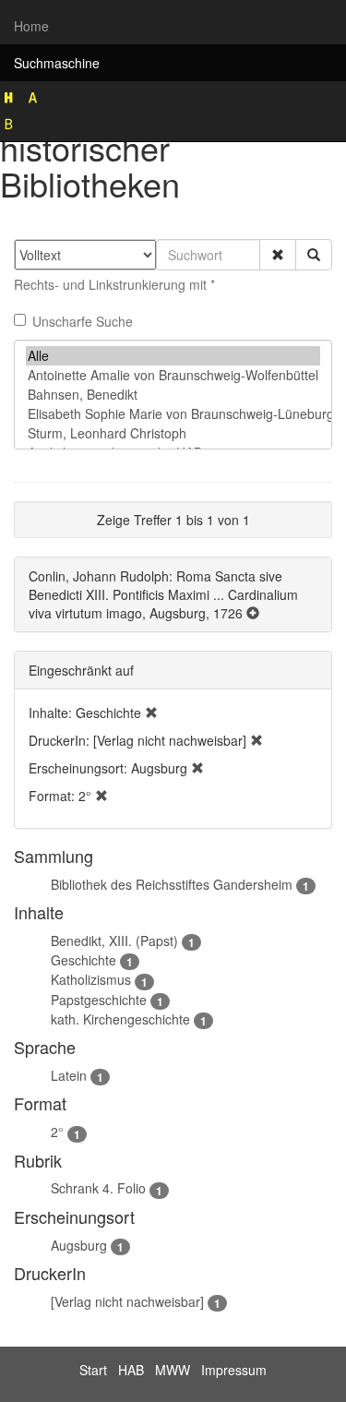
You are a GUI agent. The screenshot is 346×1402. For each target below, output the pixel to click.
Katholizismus (91, 979)
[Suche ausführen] (313, 254)
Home (31, 26)
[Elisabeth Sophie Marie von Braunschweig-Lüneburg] (173, 414)
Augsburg (79, 1245)
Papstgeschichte (99, 999)
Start (93, 1369)
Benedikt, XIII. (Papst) (114, 940)
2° (57, 1131)
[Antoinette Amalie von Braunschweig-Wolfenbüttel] (173, 375)
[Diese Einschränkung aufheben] (151, 712)
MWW (172, 1369)
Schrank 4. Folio (98, 1188)
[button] (277, 254)
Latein (69, 1075)
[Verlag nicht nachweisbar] (127, 1301)
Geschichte (83, 960)
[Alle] (173, 355)
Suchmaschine (57, 63)
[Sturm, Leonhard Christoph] (173, 433)
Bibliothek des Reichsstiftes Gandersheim (171, 884)
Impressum (234, 1369)
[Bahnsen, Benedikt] (173, 394)
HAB (131, 1369)
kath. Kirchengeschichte (120, 1019)
